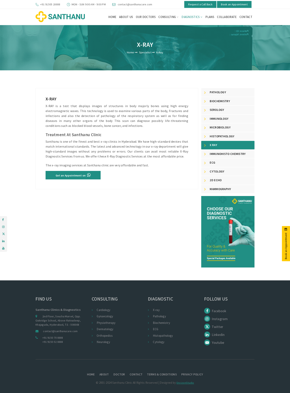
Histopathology (163, 335)
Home (130, 52)
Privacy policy (192, 374)
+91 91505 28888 (50, 4)
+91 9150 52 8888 (52, 342)
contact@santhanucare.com (135, 4)
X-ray (156, 310)
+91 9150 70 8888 (52, 337)
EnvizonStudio (185, 383)
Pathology (159, 316)
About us (126, 17)
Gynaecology (105, 316)
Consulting (167, 17)
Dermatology (105, 329)
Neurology (103, 342)
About (104, 374)
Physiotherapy (106, 323)
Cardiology (103, 310)
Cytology (158, 342)
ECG (155, 329)
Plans (209, 17)
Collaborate (227, 17)
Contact (136, 374)
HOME (112, 17)
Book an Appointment (234, 4)
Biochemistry (161, 323)
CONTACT (245, 17)
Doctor (119, 374)
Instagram (219, 319)
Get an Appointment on (71, 175)
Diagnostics (190, 17)
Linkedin (218, 334)
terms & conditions (162, 374)
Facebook (218, 311)
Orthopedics (105, 335)
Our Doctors (146, 17)
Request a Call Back (200, 4)
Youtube (217, 342)
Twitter (217, 326)
